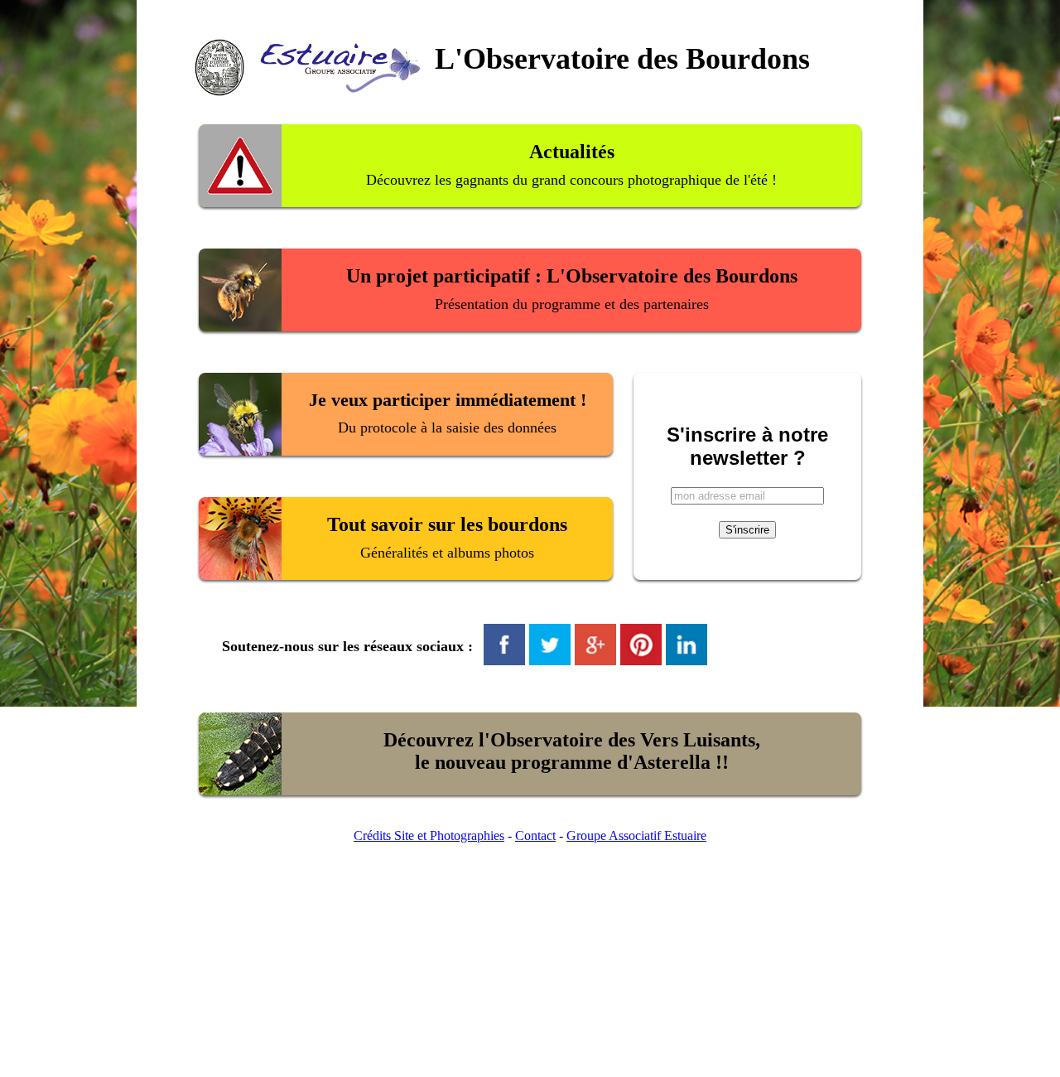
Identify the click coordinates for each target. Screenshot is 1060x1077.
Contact (535, 835)
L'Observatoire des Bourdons (622, 58)
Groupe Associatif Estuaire (636, 835)
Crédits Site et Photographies (429, 835)
